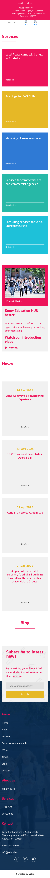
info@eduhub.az (25, 3)
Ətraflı (24, 427)
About (5, 729)
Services (6, 736)
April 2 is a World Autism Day (25, 512)
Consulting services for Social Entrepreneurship (24, 224)
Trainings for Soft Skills (20, 96)
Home (5, 722)
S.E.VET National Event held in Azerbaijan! (25, 456)
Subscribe (25, 694)
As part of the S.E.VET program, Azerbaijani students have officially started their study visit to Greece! (25, 576)
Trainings (7, 806)
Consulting (7, 813)
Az (26, 24)
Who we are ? (9, 788)
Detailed (10, 80)
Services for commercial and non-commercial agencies (24, 182)
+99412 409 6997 (11, 845)
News (5, 757)
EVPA (5, 750)
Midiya (31, 874)
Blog (4, 763)
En (35, 24)
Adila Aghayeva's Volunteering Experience (25, 397)
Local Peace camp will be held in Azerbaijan (24, 56)
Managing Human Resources (24, 138)
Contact (6, 770)
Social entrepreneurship (14, 743)
